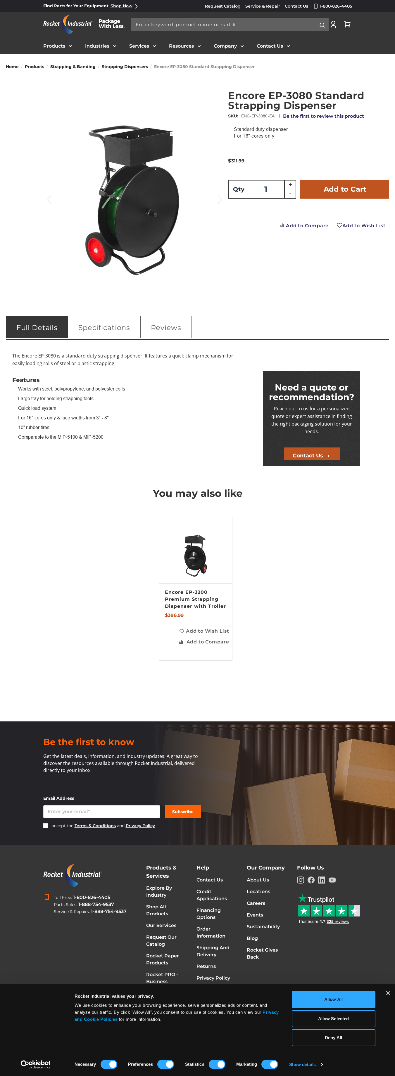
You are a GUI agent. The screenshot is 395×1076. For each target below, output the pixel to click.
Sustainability (263, 926)
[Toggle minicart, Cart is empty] (347, 24)
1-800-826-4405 (91, 897)
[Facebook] (311, 880)
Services (139, 46)
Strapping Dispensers (125, 66)
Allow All (333, 999)
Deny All (333, 1037)
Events (255, 915)
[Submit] (322, 25)
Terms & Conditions (95, 825)
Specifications (104, 327)
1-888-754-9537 (96, 904)
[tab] (37, 327)
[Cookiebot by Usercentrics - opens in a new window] (35, 1064)
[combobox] (230, 24)
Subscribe (183, 811)
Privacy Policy (140, 825)
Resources (181, 46)
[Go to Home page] (87, 24)
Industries (97, 46)
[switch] (165, 1065)
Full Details (37, 327)
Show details (302, 1064)
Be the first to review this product (323, 116)
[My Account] (333, 24)
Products (54, 46)
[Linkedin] (321, 880)
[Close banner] (388, 993)
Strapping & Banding (73, 66)
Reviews (166, 327)
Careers (256, 903)
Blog (252, 938)
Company (225, 46)
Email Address (58, 798)
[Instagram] (300, 880)
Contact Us (270, 46)
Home (12, 66)
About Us (258, 880)
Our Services (161, 925)
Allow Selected (333, 1018)
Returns (206, 966)
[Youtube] (332, 880)
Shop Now (121, 5)
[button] (204, 631)
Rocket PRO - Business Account (162, 981)
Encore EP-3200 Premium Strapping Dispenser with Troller (195, 599)
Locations (258, 891)
